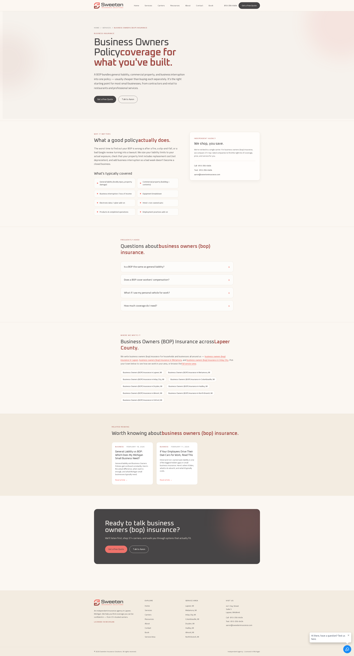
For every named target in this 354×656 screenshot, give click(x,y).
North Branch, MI (192, 637)
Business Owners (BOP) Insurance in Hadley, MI (188, 386)
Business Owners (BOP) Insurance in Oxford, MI (142, 400)
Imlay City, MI (190, 614)
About (188, 5)
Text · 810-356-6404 (203, 170)
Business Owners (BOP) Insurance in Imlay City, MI (143, 379)
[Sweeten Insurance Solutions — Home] (108, 5)
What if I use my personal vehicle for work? (177, 293)
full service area (189, 363)
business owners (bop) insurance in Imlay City (207, 360)
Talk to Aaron (128, 99)
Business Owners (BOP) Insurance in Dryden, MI (142, 386)
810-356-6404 (230, 5)
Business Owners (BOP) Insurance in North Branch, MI (190, 393)
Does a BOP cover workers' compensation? (177, 280)
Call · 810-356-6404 (202, 165)
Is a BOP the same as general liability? (177, 267)
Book (211, 5)
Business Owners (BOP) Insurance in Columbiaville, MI (193, 379)
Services (148, 5)
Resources (175, 5)
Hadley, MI (189, 628)
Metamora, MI (191, 610)
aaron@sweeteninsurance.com (207, 174)
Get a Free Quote (249, 5)
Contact (199, 5)
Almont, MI (189, 632)
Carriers (161, 5)
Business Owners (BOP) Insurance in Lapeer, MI (142, 372)
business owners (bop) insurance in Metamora (160, 360)
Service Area (150, 637)
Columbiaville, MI (192, 619)
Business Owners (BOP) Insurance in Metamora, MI (189, 372)
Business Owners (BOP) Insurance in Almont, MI (142, 393)
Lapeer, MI (189, 606)
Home (136, 5)
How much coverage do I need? (177, 306)
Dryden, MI (189, 623)
